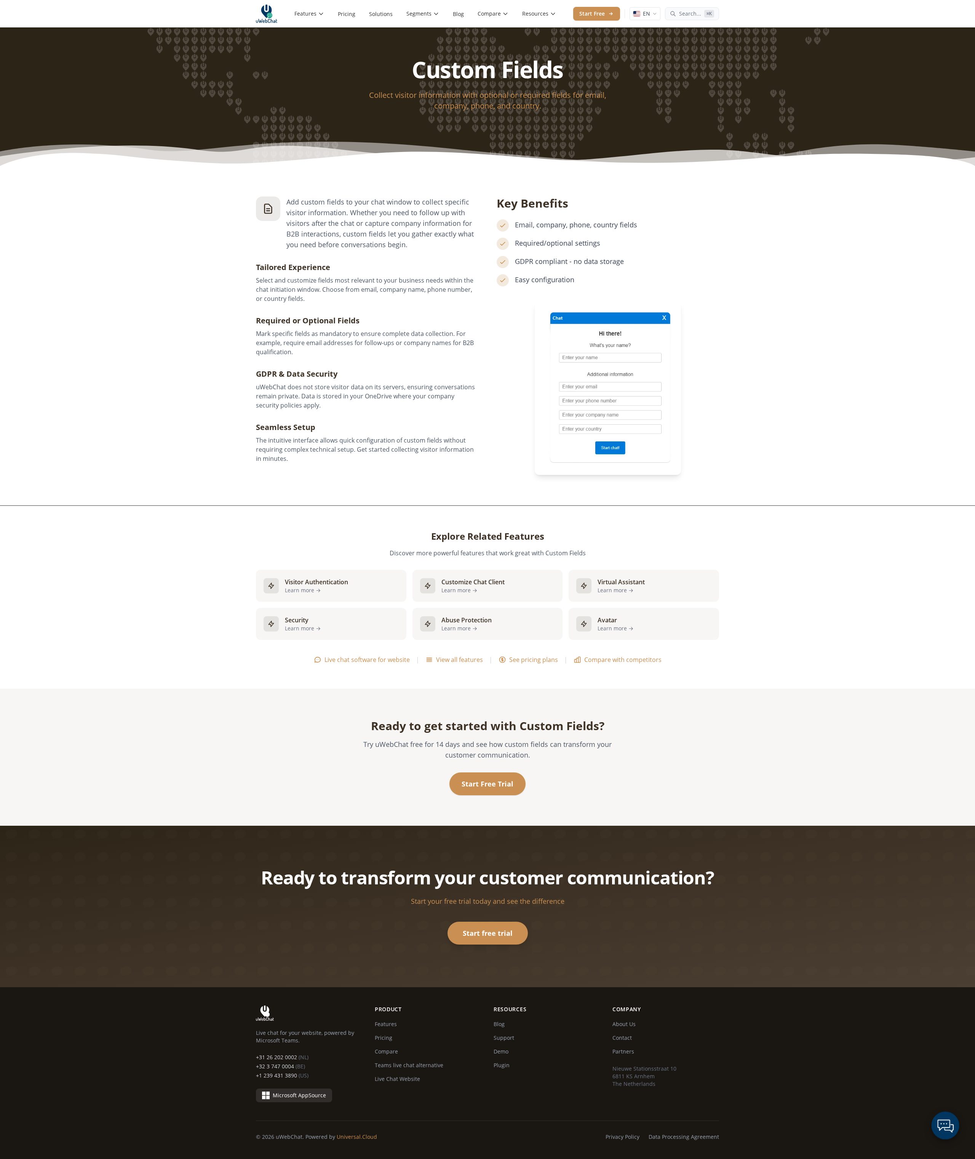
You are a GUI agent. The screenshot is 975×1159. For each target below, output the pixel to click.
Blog (458, 14)
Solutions (381, 14)
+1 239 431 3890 (282, 1075)
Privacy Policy (622, 1136)
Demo (501, 1051)
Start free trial (488, 933)
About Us (624, 1024)
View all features (459, 659)
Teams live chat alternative (409, 1065)
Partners (623, 1051)
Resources (535, 13)
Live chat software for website (367, 659)
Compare (489, 13)
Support (504, 1037)
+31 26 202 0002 (282, 1057)
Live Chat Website (397, 1078)
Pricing (346, 14)
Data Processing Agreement (684, 1136)
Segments (419, 13)
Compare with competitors (623, 659)
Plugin (502, 1065)
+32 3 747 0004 (280, 1066)
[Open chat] (945, 1125)
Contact (622, 1037)
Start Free (592, 13)
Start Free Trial (487, 783)
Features (305, 13)
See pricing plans (533, 659)
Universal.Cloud (357, 1136)
